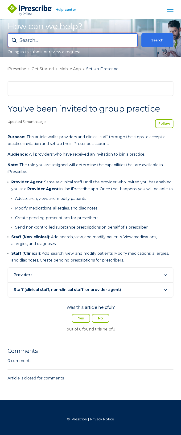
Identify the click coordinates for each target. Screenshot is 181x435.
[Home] (30, 10)
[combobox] (73, 40)
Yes (81, 318)
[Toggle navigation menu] (170, 10)
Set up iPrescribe (102, 69)
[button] (90, 275)
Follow (164, 123)
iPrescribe (17, 69)
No (100, 318)
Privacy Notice (102, 419)
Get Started (43, 69)
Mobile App (70, 69)
